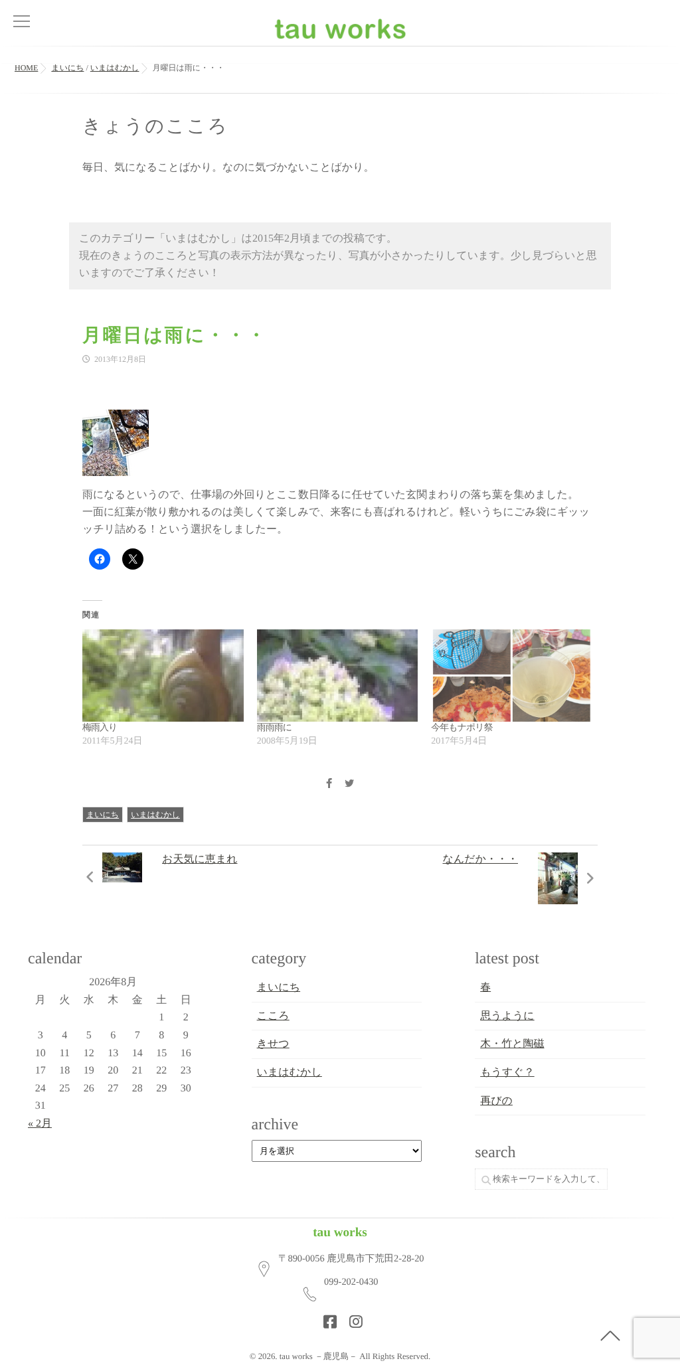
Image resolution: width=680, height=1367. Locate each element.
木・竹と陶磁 (512, 1044)
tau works (340, 1233)
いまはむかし (155, 814)
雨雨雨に (274, 728)
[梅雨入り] (163, 675)
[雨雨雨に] (337, 675)
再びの (496, 1101)
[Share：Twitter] (349, 784)
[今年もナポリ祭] (511, 675)
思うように (507, 1016)
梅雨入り (99, 728)
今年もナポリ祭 (461, 728)
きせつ (273, 1044)
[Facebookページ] (326, 1318)
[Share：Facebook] (329, 784)
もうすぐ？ (507, 1072)
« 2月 (40, 1123)
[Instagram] (352, 1318)
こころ (273, 1016)
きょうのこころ (155, 126)
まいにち (102, 814)
